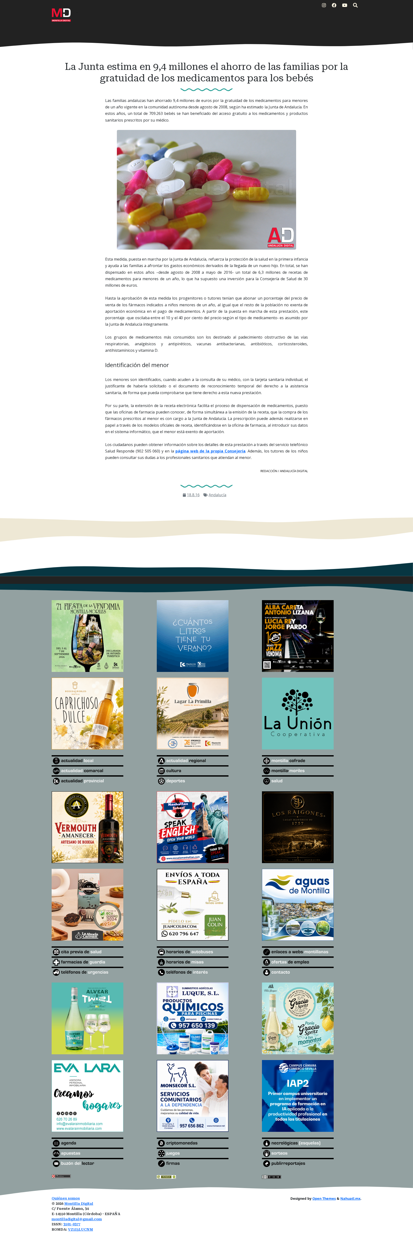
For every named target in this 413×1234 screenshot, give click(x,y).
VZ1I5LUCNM (80, 1230)
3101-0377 (71, 1224)
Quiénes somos (66, 1198)
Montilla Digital (78, 1204)
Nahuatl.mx (350, 1198)
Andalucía (217, 494)
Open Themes (324, 1198)
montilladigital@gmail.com (77, 1219)
